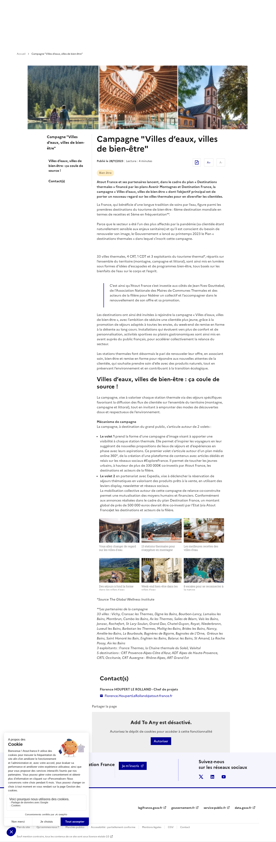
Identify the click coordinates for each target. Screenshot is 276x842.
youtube (224, 777)
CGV (171, 827)
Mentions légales (151, 827)
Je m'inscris (130, 765)
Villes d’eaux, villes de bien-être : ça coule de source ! (65, 165)
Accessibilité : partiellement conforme (113, 827)
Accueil (21, 54)
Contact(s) (56, 181)
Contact (185, 827)
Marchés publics (74, 827)
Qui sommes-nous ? (48, 827)
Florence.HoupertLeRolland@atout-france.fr (138, 695)
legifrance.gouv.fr (150, 808)
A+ (209, 162)
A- (220, 162)
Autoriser (161, 741)
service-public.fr (215, 808)
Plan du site (23, 827)
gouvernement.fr (183, 808)
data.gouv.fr (243, 808)
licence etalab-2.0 (99, 836)
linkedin (212, 777)
